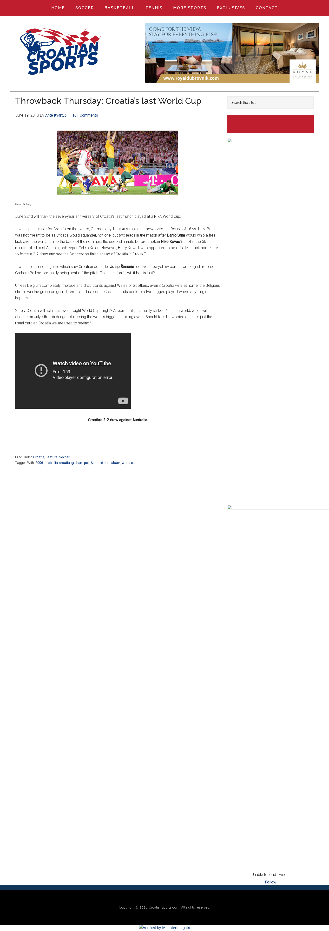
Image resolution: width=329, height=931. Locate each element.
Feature (52, 457)
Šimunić (97, 463)
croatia (64, 463)
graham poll (80, 463)
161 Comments (85, 115)
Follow (270, 882)
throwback (112, 463)
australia (51, 463)
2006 (39, 463)
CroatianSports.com (164, 907)
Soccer (64, 457)
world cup (129, 463)
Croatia (38, 457)
